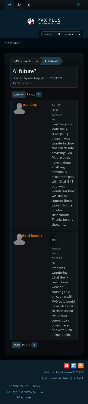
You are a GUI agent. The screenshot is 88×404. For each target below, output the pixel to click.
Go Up (16, 345)
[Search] (59, 34)
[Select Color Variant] (79, 5)
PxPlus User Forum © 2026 (64, 372)
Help (44, 378)
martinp (30, 104)
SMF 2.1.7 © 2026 (19, 392)
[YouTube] (66, 365)
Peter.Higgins (30, 235)
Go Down (18, 94)
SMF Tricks (32, 386)
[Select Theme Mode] (29, 5)
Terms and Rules (59, 378)
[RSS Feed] (81, 365)
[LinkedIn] (73, 365)
